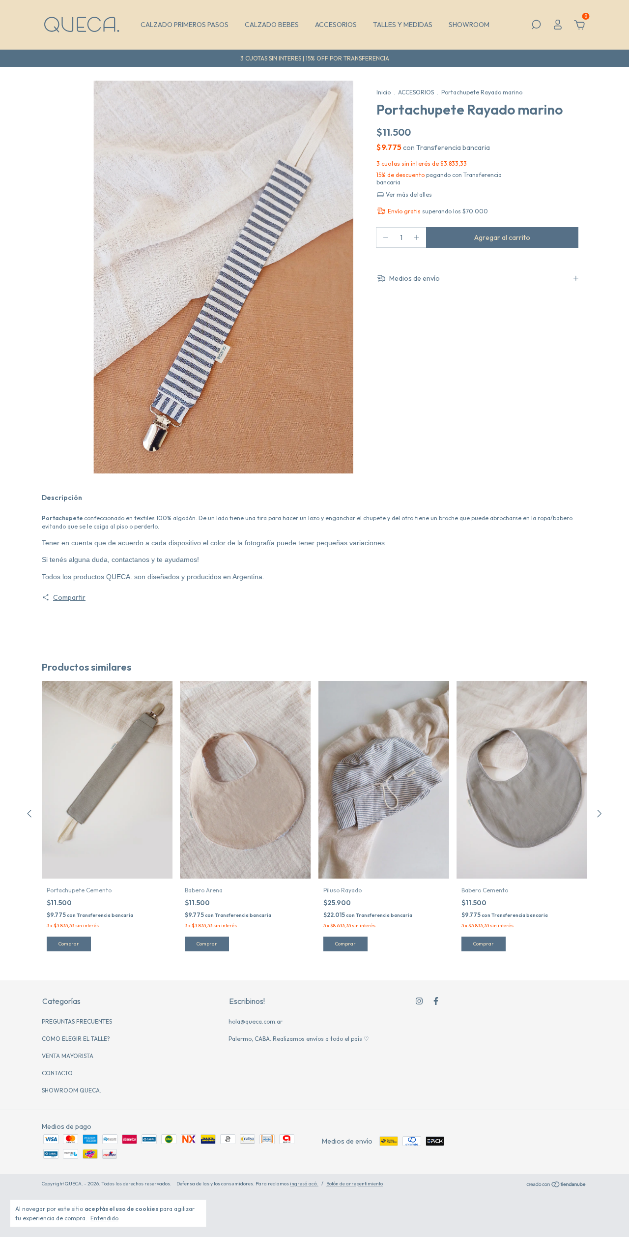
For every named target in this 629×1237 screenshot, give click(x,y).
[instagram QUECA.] (419, 1001)
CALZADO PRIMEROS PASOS (185, 24)
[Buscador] (536, 26)
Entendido (104, 1218)
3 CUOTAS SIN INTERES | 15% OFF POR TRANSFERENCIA (314, 58)
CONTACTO (57, 1073)
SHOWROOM (469, 24)
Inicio (383, 92)
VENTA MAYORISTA (67, 1056)
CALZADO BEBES (272, 24)
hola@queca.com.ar (256, 1021)
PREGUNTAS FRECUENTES (77, 1021)
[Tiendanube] (556, 1184)
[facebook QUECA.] (436, 1001)
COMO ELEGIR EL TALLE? (76, 1038)
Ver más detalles (408, 194)
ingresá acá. (304, 1183)
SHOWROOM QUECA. (71, 1090)
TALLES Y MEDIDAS (402, 24)
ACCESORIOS (336, 24)
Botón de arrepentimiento (354, 1183)
